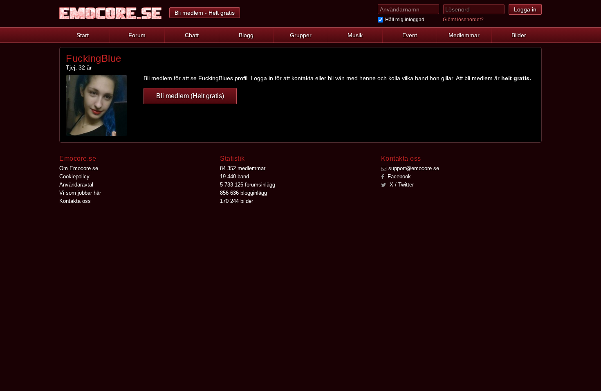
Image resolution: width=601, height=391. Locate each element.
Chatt (192, 35)
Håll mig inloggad (404, 19)
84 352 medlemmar (242, 168)
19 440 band (234, 176)
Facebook (398, 176)
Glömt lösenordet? (463, 19)
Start (82, 35)
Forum (137, 35)
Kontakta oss (75, 201)
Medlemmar (464, 35)
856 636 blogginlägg (243, 193)
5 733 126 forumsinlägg (247, 185)
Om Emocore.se (78, 168)
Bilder (518, 35)
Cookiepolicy (74, 176)
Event (409, 35)
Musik (355, 35)
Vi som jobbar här (80, 193)
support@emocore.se (413, 168)
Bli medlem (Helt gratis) (190, 95)
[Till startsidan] (110, 13)
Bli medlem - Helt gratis (205, 12)
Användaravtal (76, 185)
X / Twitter (401, 185)
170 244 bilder (236, 201)
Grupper (301, 35)
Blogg (246, 35)
